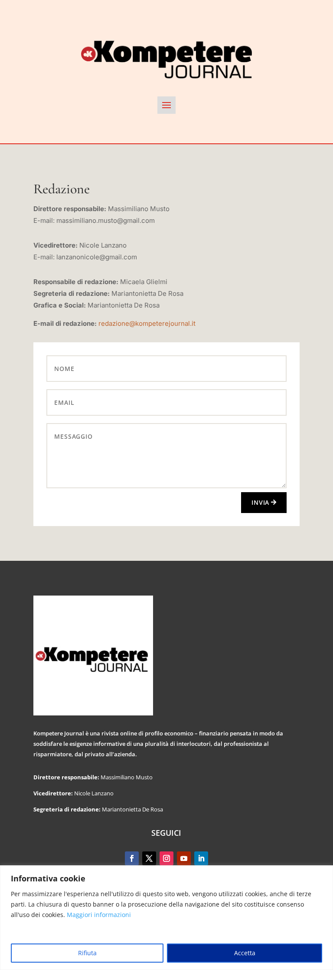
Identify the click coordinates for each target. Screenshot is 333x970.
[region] (166, 917)
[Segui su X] (149, 858)
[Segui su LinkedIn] (201, 858)
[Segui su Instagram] (166, 858)
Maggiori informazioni (99, 914)
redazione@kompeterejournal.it (147, 323)
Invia (260, 502)
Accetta (244, 953)
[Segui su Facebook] (132, 858)
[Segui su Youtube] (184, 858)
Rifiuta (87, 953)
